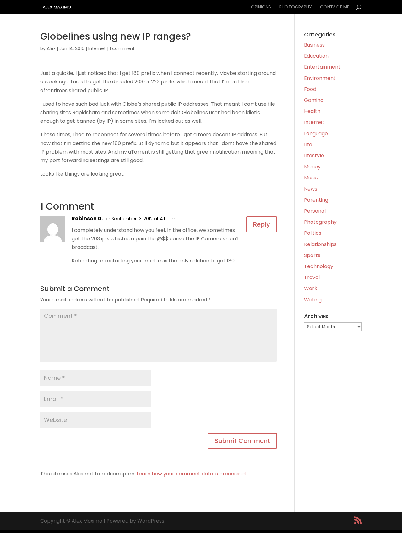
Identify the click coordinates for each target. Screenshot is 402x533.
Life (308, 144)
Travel (312, 277)
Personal (315, 211)
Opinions (261, 7)
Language (316, 133)
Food (310, 89)
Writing (313, 299)
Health (312, 111)
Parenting (316, 200)
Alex (51, 48)
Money (312, 166)
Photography (295, 7)
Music (311, 177)
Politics (312, 233)
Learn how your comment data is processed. (192, 473)
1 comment (122, 48)
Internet (97, 48)
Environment (320, 78)
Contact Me (334, 7)
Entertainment (322, 66)
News (310, 189)
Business (314, 44)
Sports (312, 255)
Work (310, 288)
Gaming (313, 100)
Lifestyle (314, 155)
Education (316, 55)
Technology (318, 266)
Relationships (320, 244)
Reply (261, 224)
